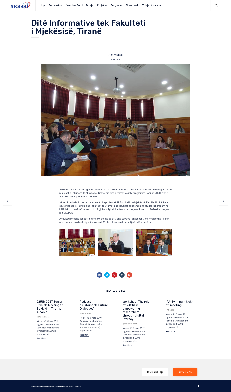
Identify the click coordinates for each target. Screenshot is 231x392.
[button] (41, 338)
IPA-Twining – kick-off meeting (179, 303)
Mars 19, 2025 (85, 313)
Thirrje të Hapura (151, 5)
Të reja (89, 5)
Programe (116, 5)
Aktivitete (116, 55)
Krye (43, 5)
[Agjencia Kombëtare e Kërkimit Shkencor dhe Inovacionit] (20, 5)
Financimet (132, 5)
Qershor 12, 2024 (130, 324)
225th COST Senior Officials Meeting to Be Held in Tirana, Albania (50, 307)
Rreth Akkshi (55, 5)
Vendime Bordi (74, 5)
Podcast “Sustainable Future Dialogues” (94, 305)
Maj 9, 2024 (170, 310)
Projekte (102, 5)
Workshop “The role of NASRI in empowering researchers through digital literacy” (136, 310)
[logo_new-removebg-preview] (45, 366)
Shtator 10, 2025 (44, 317)
